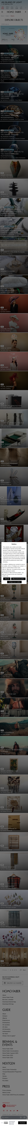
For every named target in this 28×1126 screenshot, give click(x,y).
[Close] (2, 1123)
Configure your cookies (14, 582)
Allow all (7, 578)
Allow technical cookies (18, 578)
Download (22, 1122)
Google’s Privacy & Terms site (11, 553)
